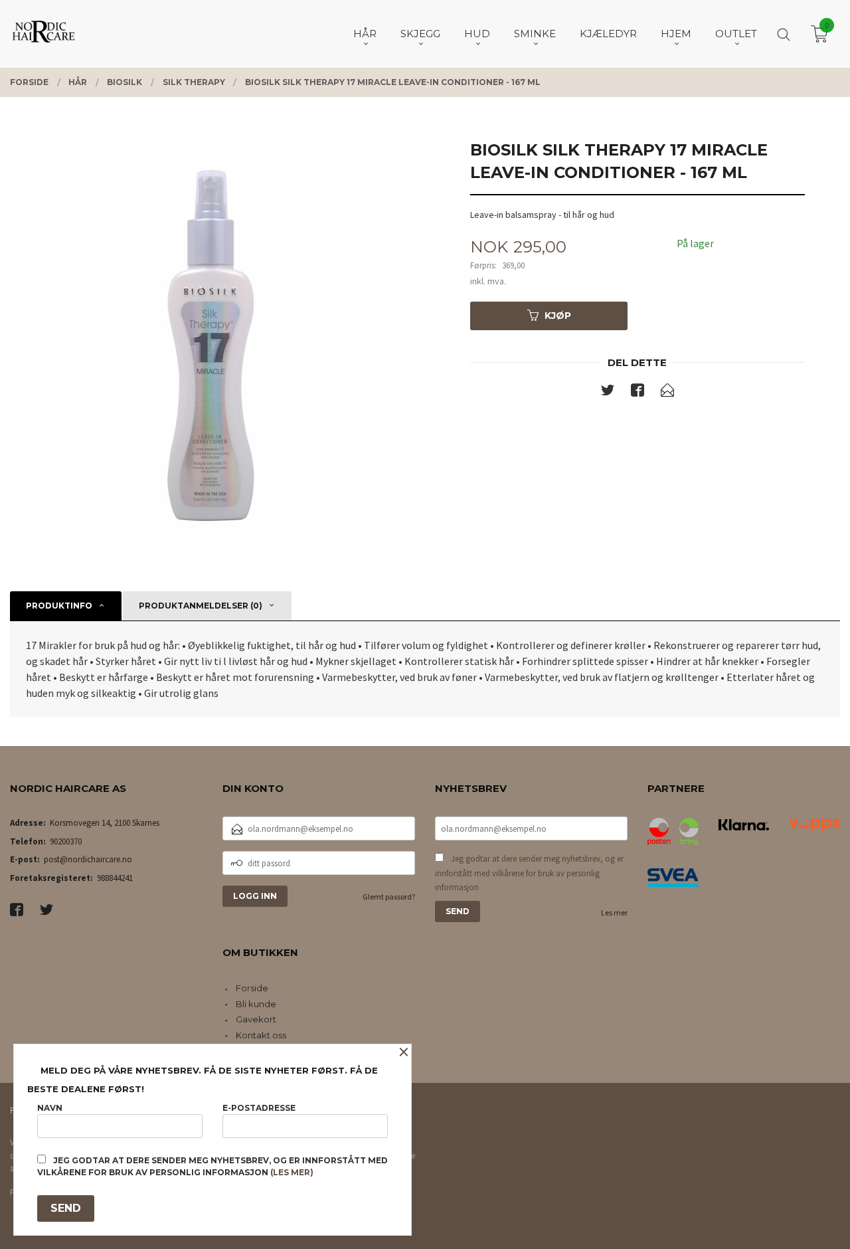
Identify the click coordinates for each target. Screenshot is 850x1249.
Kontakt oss (261, 1035)
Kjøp (558, 316)
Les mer (614, 912)
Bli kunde (256, 1004)
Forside (252, 988)
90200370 (66, 841)
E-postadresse (259, 1108)
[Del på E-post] (667, 393)
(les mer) (291, 1172)
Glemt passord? (389, 897)
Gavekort (256, 1019)
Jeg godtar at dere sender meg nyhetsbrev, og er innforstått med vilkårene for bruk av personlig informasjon (529, 873)
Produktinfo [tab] (59, 606)
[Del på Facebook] (637, 393)
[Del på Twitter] (608, 393)
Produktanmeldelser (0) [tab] (200, 606)
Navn (49, 1108)
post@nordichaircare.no (88, 859)
